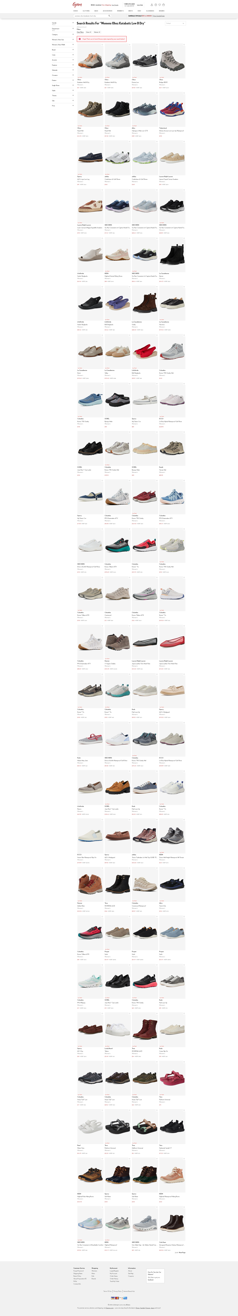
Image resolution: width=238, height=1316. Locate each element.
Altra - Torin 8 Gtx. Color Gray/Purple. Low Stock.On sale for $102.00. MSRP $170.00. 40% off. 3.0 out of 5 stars (172, 889)
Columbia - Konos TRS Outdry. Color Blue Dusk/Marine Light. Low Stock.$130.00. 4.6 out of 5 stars (90, 405)
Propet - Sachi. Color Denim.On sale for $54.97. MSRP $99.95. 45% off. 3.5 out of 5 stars (172, 938)
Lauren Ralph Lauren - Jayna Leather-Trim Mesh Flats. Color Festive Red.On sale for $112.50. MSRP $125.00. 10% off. (172, 647)
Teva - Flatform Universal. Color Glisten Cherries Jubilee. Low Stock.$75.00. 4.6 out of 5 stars (172, 1083)
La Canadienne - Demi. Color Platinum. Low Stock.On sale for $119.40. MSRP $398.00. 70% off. (90, 357)
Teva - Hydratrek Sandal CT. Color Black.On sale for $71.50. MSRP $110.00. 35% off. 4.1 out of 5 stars (172, 1132)
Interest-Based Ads (129, 1291)
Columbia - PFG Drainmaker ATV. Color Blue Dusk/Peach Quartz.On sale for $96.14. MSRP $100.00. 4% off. (172, 502)
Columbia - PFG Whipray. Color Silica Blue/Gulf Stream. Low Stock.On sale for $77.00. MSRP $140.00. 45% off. (90, 986)
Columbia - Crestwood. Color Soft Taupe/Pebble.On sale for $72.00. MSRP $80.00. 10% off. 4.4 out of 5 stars (118, 599)
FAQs (75, 1281)
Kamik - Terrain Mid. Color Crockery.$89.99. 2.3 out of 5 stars (172, 453)
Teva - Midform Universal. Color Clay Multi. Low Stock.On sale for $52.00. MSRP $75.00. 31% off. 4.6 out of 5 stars (145, 1132)
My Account (152, 4)
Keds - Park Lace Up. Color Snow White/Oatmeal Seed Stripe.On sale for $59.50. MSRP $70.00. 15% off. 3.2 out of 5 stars (145, 696)
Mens (93, 1273)
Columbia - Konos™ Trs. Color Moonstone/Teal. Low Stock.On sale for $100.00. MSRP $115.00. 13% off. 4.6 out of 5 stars (118, 696)
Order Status (114, 1276)
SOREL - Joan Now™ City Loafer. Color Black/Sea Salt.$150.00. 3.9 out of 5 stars (90, 453)
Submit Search (109, 16)
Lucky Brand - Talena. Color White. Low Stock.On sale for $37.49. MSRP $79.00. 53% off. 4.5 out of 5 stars (118, 1035)
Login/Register (114, 1271)
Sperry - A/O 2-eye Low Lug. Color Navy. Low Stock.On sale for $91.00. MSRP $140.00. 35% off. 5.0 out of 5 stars (90, 163)
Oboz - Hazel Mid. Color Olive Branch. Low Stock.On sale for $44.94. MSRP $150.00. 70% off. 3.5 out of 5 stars (90, 114)
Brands (162, 11)
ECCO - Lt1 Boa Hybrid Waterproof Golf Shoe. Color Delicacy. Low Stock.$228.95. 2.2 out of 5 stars (172, 405)
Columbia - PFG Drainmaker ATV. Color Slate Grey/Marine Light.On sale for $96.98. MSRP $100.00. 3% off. (118, 502)
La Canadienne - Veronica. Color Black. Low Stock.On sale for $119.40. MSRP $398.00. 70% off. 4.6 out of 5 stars (172, 308)
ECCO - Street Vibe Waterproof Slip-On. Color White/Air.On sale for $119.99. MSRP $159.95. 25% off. (90, 841)
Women (96, 32)
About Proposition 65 (79, 1279)
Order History (114, 1279)
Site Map (130, 1273)
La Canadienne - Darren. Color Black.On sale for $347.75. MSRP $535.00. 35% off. (172, 260)
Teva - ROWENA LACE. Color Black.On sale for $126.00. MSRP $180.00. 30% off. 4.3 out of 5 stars (118, 889)
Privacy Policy (118, 1291)
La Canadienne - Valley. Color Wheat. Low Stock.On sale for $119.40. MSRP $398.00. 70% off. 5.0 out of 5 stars (118, 357)
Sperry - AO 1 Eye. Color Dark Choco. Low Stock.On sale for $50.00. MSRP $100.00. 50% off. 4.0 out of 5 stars (90, 1035)
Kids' (139, 11)
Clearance (150, 11)
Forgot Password (78, 1271)
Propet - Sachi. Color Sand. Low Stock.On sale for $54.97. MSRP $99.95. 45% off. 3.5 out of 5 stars (118, 938)
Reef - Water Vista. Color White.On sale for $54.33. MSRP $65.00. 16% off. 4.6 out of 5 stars (90, 1132)
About (130, 1271)
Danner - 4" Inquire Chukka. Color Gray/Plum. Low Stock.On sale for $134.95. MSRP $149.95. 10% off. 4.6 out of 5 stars (118, 647)
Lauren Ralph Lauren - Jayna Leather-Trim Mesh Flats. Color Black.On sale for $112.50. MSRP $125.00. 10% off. (145, 647)
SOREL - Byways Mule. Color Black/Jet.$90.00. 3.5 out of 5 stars (118, 405)
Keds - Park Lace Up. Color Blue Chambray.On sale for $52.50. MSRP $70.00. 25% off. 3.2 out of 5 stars (145, 792)
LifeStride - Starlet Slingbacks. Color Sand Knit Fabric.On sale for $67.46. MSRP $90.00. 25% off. (90, 260)
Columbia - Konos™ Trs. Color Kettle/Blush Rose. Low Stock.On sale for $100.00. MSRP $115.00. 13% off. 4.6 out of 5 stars (90, 696)
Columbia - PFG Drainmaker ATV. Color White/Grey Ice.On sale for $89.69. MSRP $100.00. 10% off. (90, 647)
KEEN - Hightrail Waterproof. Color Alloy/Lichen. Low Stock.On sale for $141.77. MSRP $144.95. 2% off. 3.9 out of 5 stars (118, 1228)
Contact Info (77, 1284)
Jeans (152, 1308)
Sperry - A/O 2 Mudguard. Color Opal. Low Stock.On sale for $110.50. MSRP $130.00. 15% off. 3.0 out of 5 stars (172, 696)
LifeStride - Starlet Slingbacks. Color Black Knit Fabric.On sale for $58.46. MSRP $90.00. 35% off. (90, 308)
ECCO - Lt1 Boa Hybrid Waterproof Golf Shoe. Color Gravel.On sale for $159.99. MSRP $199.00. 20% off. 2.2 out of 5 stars (172, 744)
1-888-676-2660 (129, 4)
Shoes (75, 11)
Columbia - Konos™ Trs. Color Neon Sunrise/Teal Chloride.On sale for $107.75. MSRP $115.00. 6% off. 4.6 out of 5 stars (145, 550)
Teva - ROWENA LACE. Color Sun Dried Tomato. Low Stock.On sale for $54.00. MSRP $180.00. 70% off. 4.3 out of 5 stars (145, 1035)
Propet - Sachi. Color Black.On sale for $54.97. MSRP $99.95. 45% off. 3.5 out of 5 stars (145, 938)
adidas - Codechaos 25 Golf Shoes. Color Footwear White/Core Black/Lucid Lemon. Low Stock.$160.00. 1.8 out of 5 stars (118, 163)
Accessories (107, 11)
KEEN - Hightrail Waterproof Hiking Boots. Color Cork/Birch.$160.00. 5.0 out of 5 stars (172, 1180)
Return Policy (77, 1276)
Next (182, 1252)
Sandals (142, 1308)
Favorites (159, 4)
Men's (131, 11)
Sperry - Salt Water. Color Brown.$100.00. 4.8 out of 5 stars (145, 1180)
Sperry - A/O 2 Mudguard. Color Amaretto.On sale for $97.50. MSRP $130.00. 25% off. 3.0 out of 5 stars (118, 841)
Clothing (86, 11)
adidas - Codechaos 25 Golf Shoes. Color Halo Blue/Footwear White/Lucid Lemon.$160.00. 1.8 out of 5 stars (145, 163)
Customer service (155, 4)
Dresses (147, 1308)
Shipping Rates (77, 1273)
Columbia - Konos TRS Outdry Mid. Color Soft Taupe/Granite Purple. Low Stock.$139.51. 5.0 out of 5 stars (118, 453)
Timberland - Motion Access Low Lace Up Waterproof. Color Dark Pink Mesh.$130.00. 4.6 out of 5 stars (172, 114)
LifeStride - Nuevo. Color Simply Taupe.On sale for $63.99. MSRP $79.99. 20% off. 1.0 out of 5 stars (90, 792)
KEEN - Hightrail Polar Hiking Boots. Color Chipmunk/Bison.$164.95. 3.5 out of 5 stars (90, 1180)
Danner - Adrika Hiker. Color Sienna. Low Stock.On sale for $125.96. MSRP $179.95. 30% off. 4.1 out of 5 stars (90, 889)
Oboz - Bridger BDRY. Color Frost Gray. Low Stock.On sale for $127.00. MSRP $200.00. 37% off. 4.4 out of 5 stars (172, 66)
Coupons (131, 1276)
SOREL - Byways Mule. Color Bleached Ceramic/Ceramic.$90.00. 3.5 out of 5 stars (145, 453)
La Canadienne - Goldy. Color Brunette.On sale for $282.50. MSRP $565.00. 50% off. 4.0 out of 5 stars (145, 308)
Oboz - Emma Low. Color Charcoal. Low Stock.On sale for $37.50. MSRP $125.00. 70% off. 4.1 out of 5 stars (145, 66)
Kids (93, 1276)
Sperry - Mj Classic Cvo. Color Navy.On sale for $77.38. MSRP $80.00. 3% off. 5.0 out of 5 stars (90, 502)
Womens (94, 1271)
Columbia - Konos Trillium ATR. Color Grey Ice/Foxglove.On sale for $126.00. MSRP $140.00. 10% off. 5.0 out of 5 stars (145, 599)
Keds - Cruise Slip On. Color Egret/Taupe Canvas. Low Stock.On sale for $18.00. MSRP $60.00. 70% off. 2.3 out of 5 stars (172, 1035)
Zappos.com (110, 1308)
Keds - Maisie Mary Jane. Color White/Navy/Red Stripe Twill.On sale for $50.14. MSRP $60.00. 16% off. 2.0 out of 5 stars (90, 744)
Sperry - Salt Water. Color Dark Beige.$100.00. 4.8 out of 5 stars (118, 1180)
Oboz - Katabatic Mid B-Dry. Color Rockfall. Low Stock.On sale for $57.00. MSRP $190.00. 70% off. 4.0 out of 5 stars (90, 66)
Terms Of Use (107, 1291)
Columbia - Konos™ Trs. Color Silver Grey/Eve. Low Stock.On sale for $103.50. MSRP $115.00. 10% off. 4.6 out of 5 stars (172, 599)
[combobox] (92, 16)
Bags (96, 11)
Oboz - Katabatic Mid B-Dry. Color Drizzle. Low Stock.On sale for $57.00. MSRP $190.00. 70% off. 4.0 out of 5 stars (118, 66)
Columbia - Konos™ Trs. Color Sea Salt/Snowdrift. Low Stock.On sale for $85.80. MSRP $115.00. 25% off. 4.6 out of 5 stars (172, 792)
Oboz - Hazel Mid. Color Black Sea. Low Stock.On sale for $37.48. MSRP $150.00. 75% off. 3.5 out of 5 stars (118, 114)
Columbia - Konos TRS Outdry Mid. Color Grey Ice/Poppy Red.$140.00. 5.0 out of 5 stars (172, 357)
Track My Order (114, 1281)
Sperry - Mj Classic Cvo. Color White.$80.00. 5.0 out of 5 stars (145, 405)
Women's (120, 11)
